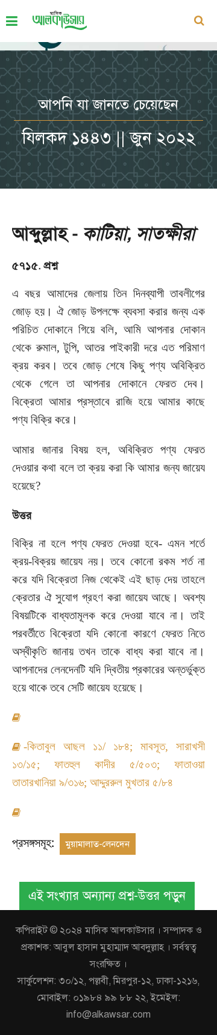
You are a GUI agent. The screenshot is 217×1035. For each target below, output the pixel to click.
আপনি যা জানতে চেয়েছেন (108, 105)
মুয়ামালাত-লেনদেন (98, 844)
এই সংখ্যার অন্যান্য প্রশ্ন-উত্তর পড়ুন (107, 895)
